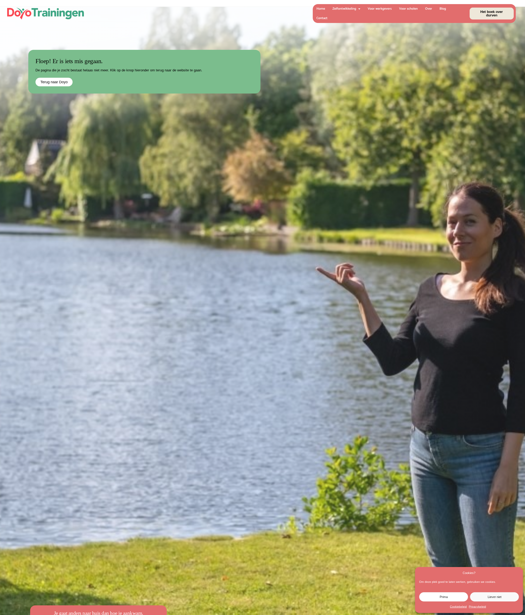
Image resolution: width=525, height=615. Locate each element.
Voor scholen (408, 8)
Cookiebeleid (458, 606)
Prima (444, 597)
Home (320, 8)
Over (428, 8)
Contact (322, 18)
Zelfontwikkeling (344, 8)
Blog (442, 8)
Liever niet (494, 597)
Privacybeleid (477, 606)
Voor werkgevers (380, 8)
